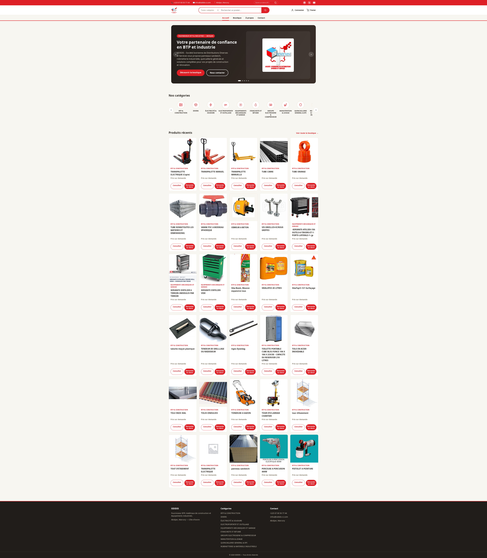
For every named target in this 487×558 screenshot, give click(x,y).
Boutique (237, 17)
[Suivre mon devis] (275, 2)
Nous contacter (217, 72)
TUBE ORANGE (299, 171)
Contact (261, 17)
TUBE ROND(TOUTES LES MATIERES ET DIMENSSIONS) (182, 230)
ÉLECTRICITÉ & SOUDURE (231, 520)
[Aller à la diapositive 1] (239, 80)
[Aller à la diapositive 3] (244, 80)
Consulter (177, 185)
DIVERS (224, 517)
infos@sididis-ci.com (279, 517)
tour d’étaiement (300, 413)
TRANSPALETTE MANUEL (212, 171)
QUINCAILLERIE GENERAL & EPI (234, 543)
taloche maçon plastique (183, 349)
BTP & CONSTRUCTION (230, 513)
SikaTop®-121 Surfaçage (303, 288)
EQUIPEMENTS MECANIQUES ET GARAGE (238, 528)
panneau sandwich (240, 468)
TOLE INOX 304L (178, 413)
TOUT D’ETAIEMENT (180, 468)
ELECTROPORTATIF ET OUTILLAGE (235, 524)
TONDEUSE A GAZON (241, 413)
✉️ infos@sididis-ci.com (202, 2)
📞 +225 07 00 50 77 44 (180, 2)
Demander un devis (190, 186)
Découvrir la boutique (190, 72)
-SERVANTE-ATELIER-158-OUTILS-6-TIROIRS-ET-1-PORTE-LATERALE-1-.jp (303, 232)
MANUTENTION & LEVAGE (231, 539)
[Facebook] (304, 2)
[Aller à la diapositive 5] (248, 80)
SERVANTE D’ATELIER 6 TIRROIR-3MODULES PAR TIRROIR (182, 293)
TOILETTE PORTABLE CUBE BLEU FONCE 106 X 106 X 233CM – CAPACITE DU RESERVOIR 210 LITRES (273, 355)
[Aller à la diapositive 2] (242, 80)
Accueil (225, 17)
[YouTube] (314, 2)
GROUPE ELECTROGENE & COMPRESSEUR (238, 535)
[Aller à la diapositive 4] (246, 80)
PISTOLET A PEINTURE (302, 468)
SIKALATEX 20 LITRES (272, 288)
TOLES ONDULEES (209, 413)
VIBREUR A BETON (240, 227)
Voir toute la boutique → (307, 133)
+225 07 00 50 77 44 (278, 513)
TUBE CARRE (267, 171)
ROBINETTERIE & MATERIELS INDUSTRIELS (239, 546)
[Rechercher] (265, 10)
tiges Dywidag (238, 349)
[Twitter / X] (309, 2)
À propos (250, 17)
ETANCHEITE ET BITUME (231, 531)
